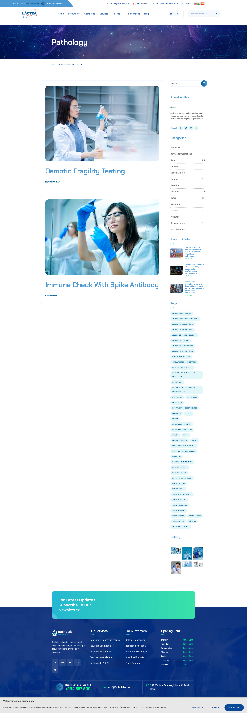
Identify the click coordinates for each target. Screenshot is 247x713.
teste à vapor (195, 516)
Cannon (187, 166)
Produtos (187, 216)
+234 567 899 (78, 688)
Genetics (187, 185)
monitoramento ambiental (184, 446)
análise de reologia (180, 340)
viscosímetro (178, 521)
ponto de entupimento (182, 462)
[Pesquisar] (217, 14)
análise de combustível (182, 330)
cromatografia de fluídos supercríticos (183, 390)
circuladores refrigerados (184, 362)
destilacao (192, 397)
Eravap (189, 413)
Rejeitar (216, 707)
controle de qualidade (182, 367)
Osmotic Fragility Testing (85, 171)
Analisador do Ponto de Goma (185, 319)
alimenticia (187, 147)
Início (53, 64)
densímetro (177, 397)
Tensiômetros (178, 489)
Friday (164, 656)
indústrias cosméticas (182, 430)
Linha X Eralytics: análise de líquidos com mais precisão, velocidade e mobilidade (193, 251)
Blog (187, 160)
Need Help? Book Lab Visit (78, 685)
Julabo (175, 435)
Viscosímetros (187, 229)
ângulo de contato (180, 527)
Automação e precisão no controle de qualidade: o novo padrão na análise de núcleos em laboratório (194, 287)
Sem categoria (187, 223)
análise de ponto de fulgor (184, 335)
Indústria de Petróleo (100, 663)
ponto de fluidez (180, 467)
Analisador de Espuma (181, 313)
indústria (187, 191)
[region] (123, 705)
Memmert (187, 204)
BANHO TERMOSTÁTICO (181, 357)
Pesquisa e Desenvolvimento (105, 640)
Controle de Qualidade (101, 657)
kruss (185, 435)
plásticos (176, 457)
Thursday (165, 652)
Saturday (165, 660)
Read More (51, 182)
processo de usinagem (182, 478)
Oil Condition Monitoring (183, 451)
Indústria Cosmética (100, 646)
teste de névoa (178, 510)
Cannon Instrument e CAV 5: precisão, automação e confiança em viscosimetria (194, 268)
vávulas (192, 521)
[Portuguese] (198, 3)
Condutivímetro (187, 172)
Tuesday (165, 644)
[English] (195, 3)
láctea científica (179, 440)
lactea (187, 198)
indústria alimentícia (181, 424)
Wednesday (166, 648)
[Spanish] (202, 3)
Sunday (164, 664)
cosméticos (177, 382)
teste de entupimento (182, 494)
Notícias (187, 210)
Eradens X (176, 413)
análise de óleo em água (182, 351)
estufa (175, 419)
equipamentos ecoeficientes (184, 408)
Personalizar (198, 707)
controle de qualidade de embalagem (183, 375)
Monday (164, 639)
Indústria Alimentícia (100, 651)
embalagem (177, 403)
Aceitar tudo (234, 707)
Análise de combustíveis (182, 324)
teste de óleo (178, 516)
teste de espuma (179, 500)
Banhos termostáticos (187, 154)
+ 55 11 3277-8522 (55, 3)
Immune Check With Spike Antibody (102, 284)
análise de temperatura (182, 346)
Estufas (187, 179)
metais (194, 440)
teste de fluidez (179, 505)
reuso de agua (178, 483)
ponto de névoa (179, 473)
